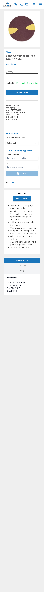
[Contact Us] (22, 4)
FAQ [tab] (22, 271)
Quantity (9, 72)
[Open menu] (40, 4)
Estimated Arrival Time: (15, 138)
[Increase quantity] (20, 76)
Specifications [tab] (22, 260)
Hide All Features (22, 199)
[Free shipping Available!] (16, 4)
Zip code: (9, 164)
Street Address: (12, 155)
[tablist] (22, 265)
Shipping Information (21, 183)
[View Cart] (34, 4)
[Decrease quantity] (8, 76)
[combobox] (22, 143)
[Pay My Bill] (27, 4)
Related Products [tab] (22, 266)
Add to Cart (24, 92)
